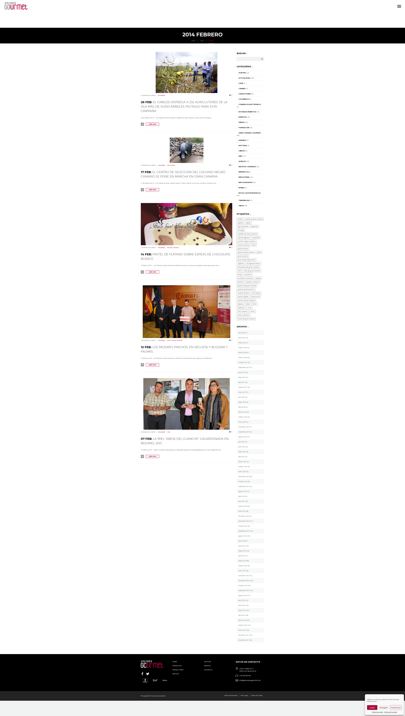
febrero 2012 (243, 625)
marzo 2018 (242, 353)
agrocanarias (243, 226)
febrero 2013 (243, 566)
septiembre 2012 (244, 590)
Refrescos (244, 172)
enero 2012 (242, 630)
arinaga (241, 230)
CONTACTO (208, 670)
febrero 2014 (243, 506)
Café (241, 83)
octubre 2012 (243, 585)
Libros (242, 151)
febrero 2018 (243, 357)
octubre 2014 (243, 481)
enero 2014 (242, 511)
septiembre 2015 (244, 432)
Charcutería (171, 165)
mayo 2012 (242, 610)
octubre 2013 (243, 526)
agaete (240, 223)
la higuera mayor (253, 263)
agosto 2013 (242, 536)
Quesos (242, 161)
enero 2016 (242, 422)
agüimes (254, 226)
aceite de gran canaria (254, 219)
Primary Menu (399, 6)
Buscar (262, 59)
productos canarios (245, 278)
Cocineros (244, 99)
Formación (244, 128)
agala (248, 223)
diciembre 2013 (243, 516)
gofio (259, 252)
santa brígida (243, 296)
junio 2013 (242, 546)
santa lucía (255, 296)
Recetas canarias (173, 247)
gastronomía (243, 248)
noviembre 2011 (244, 640)
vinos (252, 311)
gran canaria (243, 256)
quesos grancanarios (246, 289)
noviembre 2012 (244, 581)
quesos (240, 282)
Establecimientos (247, 112)
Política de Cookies (257, 695)
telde (247, 304)
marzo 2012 (242, 620)
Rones (242, 188)
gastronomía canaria (246, 252)
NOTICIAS (207, 662)
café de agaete (243, 237)
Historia (243, 145)
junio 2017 (242, 372)
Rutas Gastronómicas (250, 193)
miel (168, 432)
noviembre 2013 (244, 521)
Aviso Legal (244, 695)
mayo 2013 (242, 551)
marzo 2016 (242, 412)
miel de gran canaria (252, 271)
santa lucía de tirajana (246, 300)
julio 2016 (241, 397)
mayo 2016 (242, 402)
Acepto (372, 708)
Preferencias (396, 708)
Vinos (241, 206)
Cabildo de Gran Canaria (247, 234)
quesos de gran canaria (247, 285)
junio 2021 (242, 338)
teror (254, 304)
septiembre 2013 (244, 531)
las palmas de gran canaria (248, 267)
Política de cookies (377, 712)
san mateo (256, 293)
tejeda (240, 304)
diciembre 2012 (243, 576)
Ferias (242, 122)
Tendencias (244, 200)
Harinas (242, 140)
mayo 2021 (242, 343)
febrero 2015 (243, 467)
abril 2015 (241, 457)
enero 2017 (242, 392)
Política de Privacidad (390, 712)
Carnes (242, 89)
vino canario (242, 311)
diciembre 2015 (243, 427)
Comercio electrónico (250, 104)
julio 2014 (241, 496)
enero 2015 (242, 471)
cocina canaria (243, 245)
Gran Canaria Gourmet (175, 340)
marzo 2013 (242, 561)
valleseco (241, 307)
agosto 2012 (242, 595)
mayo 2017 (242, 377)
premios (248, 274)
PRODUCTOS (177, 666)
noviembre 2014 (244, 476)
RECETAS (175, 674)
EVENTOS (207, 666)
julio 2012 (241, 600)
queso (258, 278)
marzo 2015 (242, 462)
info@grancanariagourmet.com (250, 680)
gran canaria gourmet (246, 259)
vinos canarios (243, 315)
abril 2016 (241, 407)
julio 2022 (241, 333)
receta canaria (243, 293)
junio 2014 (242, 501)
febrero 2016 (243, 417)
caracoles (256, 237)
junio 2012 (242, 605)
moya (240, 274)
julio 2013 (241, 541)
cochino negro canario (246, 241)
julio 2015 (241, 442)
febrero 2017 (243, 387)
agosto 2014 (242, 491)
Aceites (242, 73)
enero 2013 (242, 571)
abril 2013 (241, 556)
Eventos (243, 117)
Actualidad (161, 95)
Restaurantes (245, 182)
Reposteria (244, 177)
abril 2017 (241, 382)
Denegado (383, 708)
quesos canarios (252, 282)
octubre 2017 (243, 362)
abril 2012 (241, 615)
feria (254, 245)
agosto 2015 (242, 437)
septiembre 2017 (244, 367)
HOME (174, 662)
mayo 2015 (242, 452)
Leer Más (152, 124)
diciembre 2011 (243, 635)
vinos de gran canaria (246, 319)
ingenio (241, 263)
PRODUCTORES (177, 670)
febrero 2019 (243, 348)
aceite (240, 219)
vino (249, 307)
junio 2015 (242, 447)
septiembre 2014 (244, 486)
